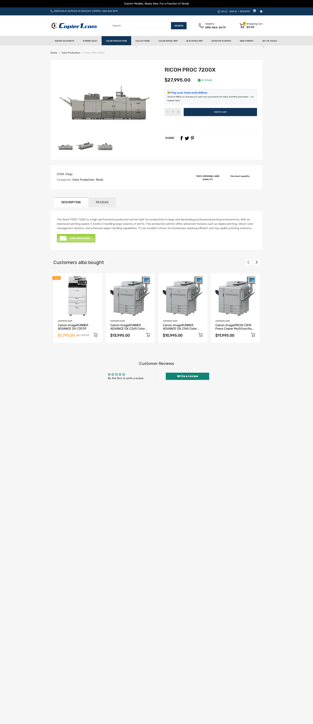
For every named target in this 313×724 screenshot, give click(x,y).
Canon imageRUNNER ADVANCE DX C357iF (73, 326)
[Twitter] (187, 138)
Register (245, 11)
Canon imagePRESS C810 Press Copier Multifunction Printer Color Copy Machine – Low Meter (234, 330)
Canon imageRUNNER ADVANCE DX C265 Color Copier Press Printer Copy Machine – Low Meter (128, 330)
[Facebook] (254, 12)
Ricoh (99, 179)
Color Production (83, 179)
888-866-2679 (110, 11)
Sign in (233, 11)
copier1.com (65, 321)
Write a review (187, 376)
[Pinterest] (192, 138)
